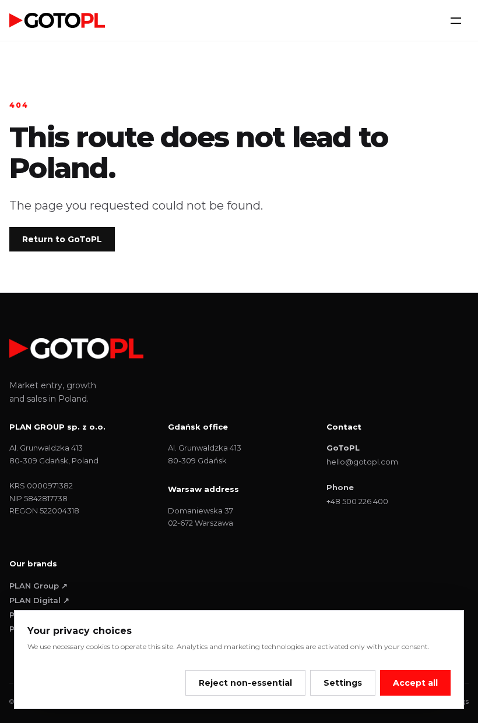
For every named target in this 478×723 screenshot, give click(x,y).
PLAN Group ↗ (38, 585)
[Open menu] (456, 20)
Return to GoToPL (62, 239)
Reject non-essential (245, 683)
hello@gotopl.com (362, 461)
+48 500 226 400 (357, 501)
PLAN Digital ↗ (39, 600)
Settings (343, 683)
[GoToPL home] (57, 20)
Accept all (415, 683)
